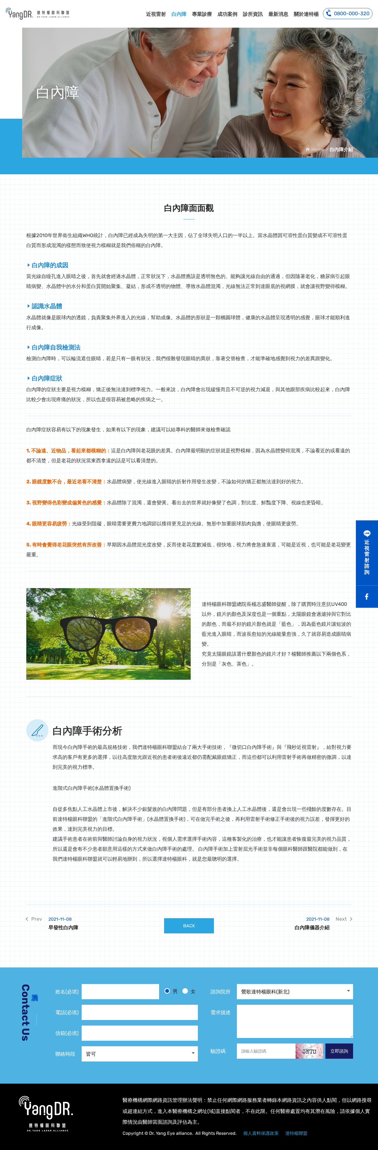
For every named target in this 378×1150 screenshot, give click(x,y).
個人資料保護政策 (261, 1133)
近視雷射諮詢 (366, 557)
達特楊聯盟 (296, 1133)
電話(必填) (67, 1012)
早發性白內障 (63, 924)
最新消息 (278, 14)
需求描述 (221, 1012)
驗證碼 (218, 1051)
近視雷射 (156, 14)
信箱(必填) (67, 1033)
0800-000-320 (351, 14)
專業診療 (202, 14)
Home (317, 149)
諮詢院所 (221, 992)
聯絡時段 (65, 1054)
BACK (189, 925)
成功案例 (227, 14)
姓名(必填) (67, 992)
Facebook (367, 597)
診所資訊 (253, 14)
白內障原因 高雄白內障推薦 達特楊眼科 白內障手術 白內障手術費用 (37, 13)
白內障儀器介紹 (312, 924)
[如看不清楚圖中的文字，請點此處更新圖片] (309, 1051)
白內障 (179, 14)
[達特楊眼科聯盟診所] (46, 1114)
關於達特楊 (306, 14)
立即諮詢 (339, 1051)
